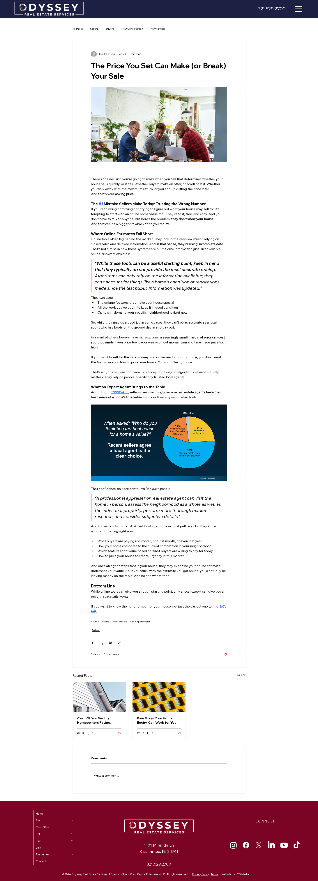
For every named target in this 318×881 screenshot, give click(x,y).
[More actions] (225, 54)
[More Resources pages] (72, 854)
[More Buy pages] (72, 841)
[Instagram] (233, 845)
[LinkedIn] (271, 845)
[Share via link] (119, 643)
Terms (214, 874)
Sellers (94, 28)
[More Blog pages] (72, 820)
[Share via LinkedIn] (110, 643)
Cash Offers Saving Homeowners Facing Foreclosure (93, 720)
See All (241, 675)
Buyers (109, 28)
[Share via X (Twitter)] (101, 643)
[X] (258, 845)
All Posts (78, 28)
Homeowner (157, 28)
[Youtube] (284, 845)
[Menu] (299, 9)
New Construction (132, 28)
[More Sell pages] (72, 834)
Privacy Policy (200, 874)
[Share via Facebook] (92, 643)
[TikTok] (296, 845)
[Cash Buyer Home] (99, 697)
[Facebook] (246, 845)
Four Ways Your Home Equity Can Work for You (156, 720)
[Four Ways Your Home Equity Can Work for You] (159, 697)
